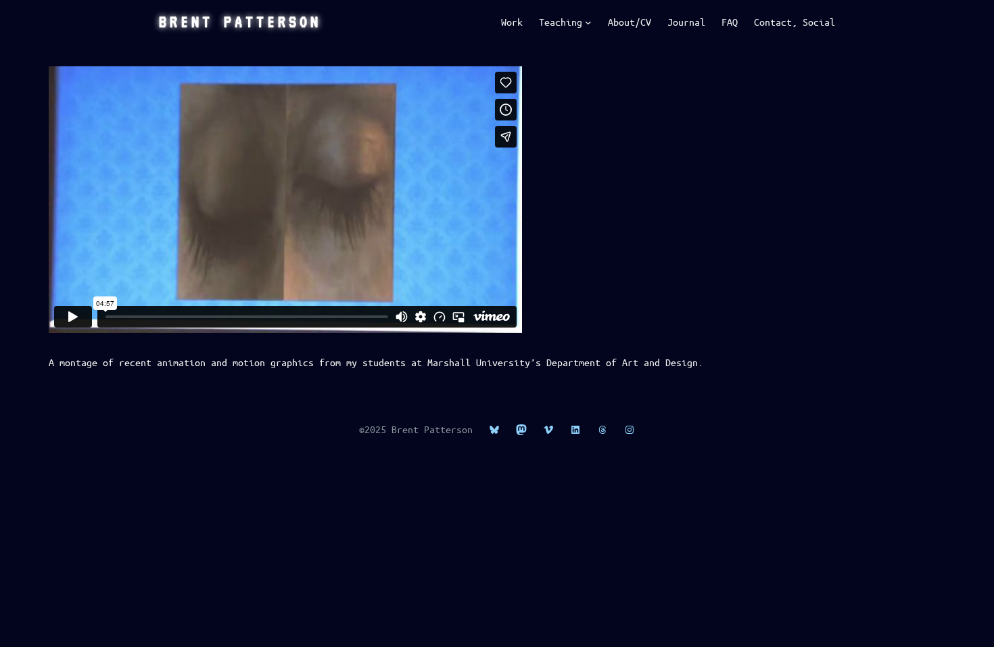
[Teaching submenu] (588, 22)
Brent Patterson (240, 21)
